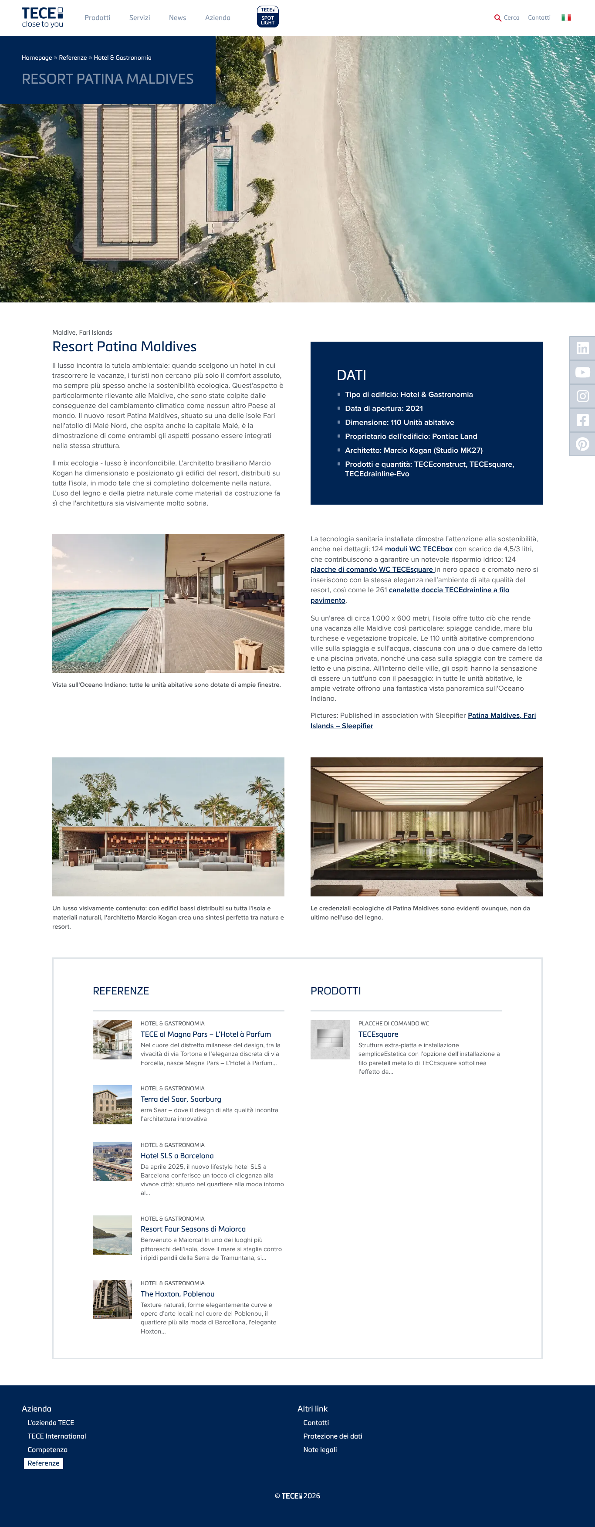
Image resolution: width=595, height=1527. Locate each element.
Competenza (48, 1449)
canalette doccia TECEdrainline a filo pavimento (410, 595)
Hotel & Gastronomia (123, 58)
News (177, 17)
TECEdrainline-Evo (377, 473)
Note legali (320, 1449)
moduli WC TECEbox (419, 549)
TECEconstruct (440, 464)
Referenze (73, 58)
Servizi (139, 17)
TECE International (57, 1436)
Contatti (539, 18)
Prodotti (97, 17)
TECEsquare (491, 464)
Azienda (217, 17)
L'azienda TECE (51, 1422)
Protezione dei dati (333, 1436)
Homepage (37, 58)
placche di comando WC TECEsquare (373, 569)
